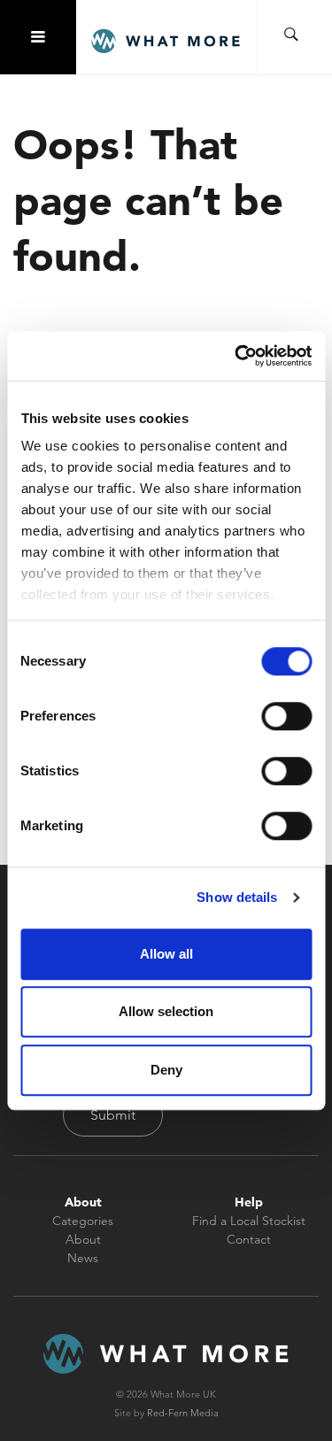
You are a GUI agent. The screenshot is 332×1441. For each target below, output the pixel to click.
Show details (237, 897)
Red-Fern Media (183, 1412)
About (83, 1239)
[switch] (286, 716)
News (82, 1258)
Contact (249, 1239)
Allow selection (166, 1011)
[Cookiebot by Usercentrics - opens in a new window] (236, 355)
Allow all (166, 953)
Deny (166, 1069)
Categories (82, 1221)
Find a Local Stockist (248, 1221)
